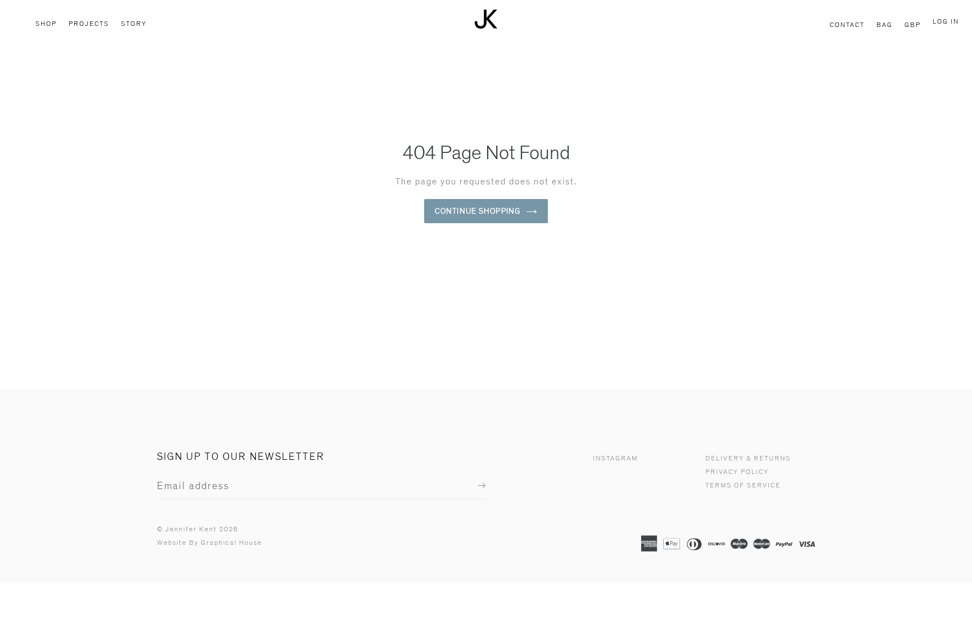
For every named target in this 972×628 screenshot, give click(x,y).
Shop (46, 24)
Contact (847, 25)
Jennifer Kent (191, 529)
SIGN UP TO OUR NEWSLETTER (241, 457)
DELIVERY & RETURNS (748, 458)
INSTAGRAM (615, 458)
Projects (89, 24)
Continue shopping (477, 211)
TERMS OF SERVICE (743, 485)
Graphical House (231, 543)
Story (134, 24)
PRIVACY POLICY (737, 472)
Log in (946, 22)
